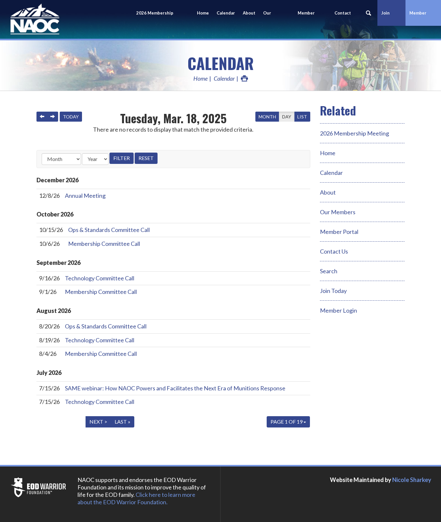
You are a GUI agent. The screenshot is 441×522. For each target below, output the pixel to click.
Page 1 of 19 (287, 421)
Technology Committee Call (99, 278)
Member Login (417, 18)
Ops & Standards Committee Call (109, 229)
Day (286, 116)
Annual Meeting (85, 195)
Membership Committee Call (104, 243)
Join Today (333, 290)
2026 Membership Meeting (354, 133)
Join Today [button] (387, 18)
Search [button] (368, 13)
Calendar (226, 12)
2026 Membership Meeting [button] (154, 18)
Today (71, 116)
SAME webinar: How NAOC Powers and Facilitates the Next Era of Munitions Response (175, 388)
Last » (122, 421)
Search (328, 271)
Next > (98, 421)
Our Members (272, 18)
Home (203, 12)
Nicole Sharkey (411, 479)
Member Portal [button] (306, 18)
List (302, 116)
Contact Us (342, 18)
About (249, 12)
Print (244, 78)
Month (267, 116)
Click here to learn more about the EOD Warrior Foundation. (136, 498)
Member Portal (339, 231)
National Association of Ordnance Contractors (58, 19)
